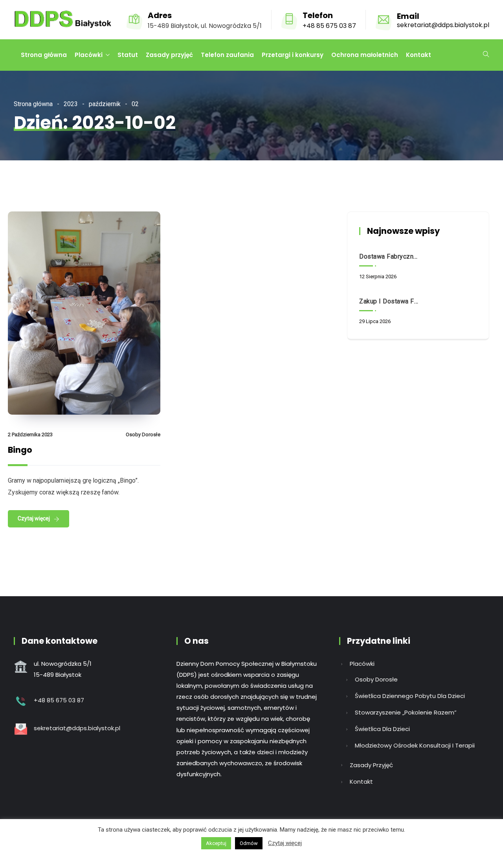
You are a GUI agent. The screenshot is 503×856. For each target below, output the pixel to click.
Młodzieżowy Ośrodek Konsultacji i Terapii (415, 745)
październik (105, 104)
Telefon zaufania (227, 55)
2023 (71, 104)
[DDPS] (63, 20)
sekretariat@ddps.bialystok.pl (443, 24)
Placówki (89, 55)
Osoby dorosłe (143, 434)
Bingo (20, 450)
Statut (127, 55)
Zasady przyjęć (169, 55)
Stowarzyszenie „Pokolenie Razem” (406, 712)
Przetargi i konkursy (292, 55)
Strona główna (44, 55)
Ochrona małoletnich (364, 55)
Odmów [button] (249, 843)
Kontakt (418, 55)
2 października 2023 (30, 434)
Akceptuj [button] (216, 843)
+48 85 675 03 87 (329, 25)
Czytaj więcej (34, 518)
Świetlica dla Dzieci (382, 729)
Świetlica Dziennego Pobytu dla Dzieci (410, 696)
